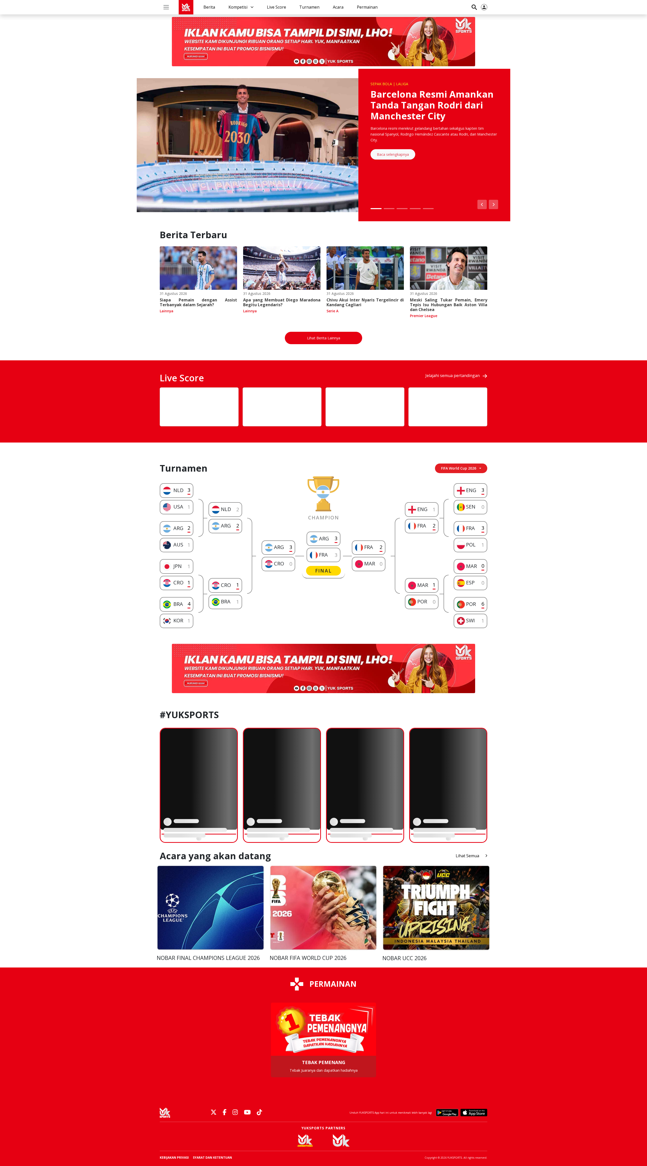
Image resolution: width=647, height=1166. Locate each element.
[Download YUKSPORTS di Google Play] (447, 1112)
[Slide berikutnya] (493, 204)
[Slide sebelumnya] (482, 204)
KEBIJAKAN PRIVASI (174, 1157)
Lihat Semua (467, 856)
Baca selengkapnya (393, 154)
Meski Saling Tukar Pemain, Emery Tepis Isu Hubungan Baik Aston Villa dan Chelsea (448, 304)
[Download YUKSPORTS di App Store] (473, 1112)
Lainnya (166, 311)
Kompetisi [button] (238, 7)
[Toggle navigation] (166, 7)
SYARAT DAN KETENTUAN (212, 1157)
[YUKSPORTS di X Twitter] (214, 1112)
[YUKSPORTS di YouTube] (247, 1112)
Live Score (276, 7)
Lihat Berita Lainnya (323, 338)
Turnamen (309, 7)
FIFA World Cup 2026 (458, 468)
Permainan (367, 7)
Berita (209, 7)
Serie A (332, 311)
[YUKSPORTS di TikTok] (259, 1112)
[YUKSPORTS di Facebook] (224, 1112)
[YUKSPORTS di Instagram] (235, 1112)
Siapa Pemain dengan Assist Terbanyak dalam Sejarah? (198, 302)
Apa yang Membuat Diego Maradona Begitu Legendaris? (281, 302)
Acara (338, 7)
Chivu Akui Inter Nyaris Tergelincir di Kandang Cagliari (365, 302)
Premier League (423, 315)
